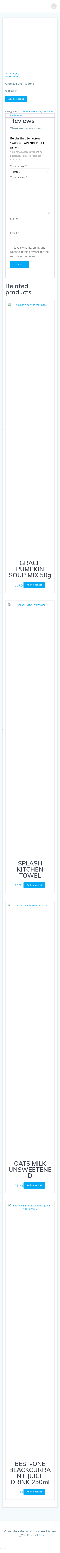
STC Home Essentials (29, 111)
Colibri (41, 1535)
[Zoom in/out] (0, 1548)
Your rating (18, 166)
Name (15, 218)
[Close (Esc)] (4, 1548)
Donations (48, 111)
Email (14, 233)
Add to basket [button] (34, 584)
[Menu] (54, 6)
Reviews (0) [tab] (16, 115)
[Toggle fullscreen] (1, 1548)
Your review (18, 177)
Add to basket (16, 98)
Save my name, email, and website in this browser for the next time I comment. (29, 252)
